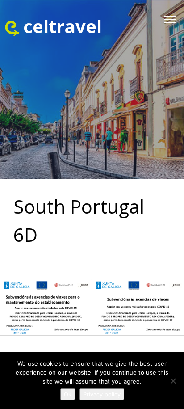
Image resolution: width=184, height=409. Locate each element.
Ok (67, 394)
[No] (172, 380)
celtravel (62, 26)
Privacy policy (102, 394)
